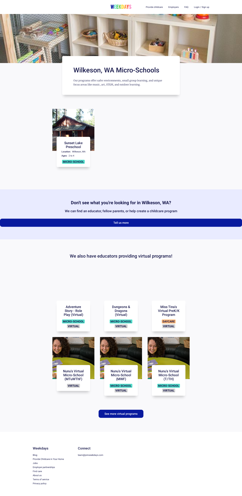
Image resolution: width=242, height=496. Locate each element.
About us (37, 475)
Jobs (35, 463)
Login (197, 7)
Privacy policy (39, 483)
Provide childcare (154, 7)
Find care (37, 471)
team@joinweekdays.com (90, 455)
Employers (173, 7)
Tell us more (121, 222)
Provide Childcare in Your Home (48, 459)
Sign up (205, 7)
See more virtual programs (121, 413)
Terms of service (41, 479)
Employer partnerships (44, 467)
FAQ (186, 7)
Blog (35, 455)
